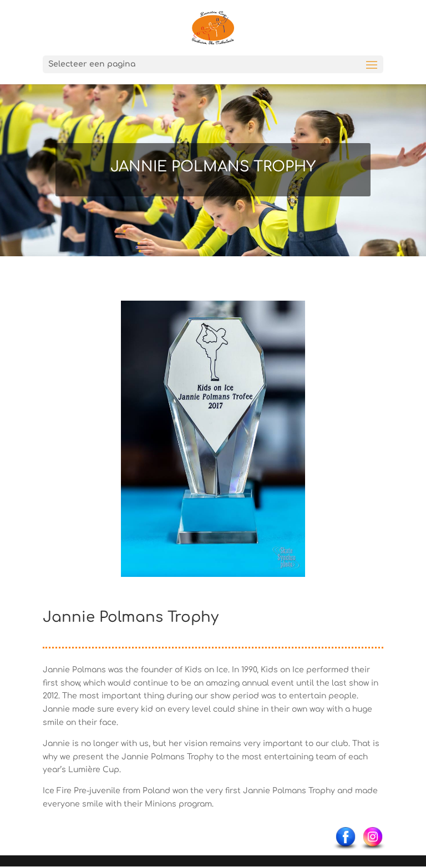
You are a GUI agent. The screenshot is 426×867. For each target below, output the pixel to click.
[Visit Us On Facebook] (345, 849)
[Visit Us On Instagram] (372, 849)
